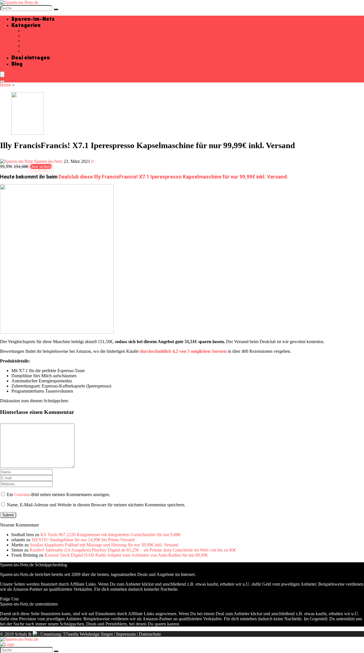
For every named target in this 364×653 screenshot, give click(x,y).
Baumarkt (31, 30)
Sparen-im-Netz (33, 19)
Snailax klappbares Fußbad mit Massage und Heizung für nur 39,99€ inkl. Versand (104, 544)
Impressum (126, 634)
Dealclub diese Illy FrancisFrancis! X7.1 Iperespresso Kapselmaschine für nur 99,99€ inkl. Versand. (173, 177)
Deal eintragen (30, 57)
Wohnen (30, 51)
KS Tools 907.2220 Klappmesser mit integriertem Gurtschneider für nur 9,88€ (110, 534)
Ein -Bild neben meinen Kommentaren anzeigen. (58, 494)
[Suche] (56, 9)
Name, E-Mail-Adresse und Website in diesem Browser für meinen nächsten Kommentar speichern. (96, 504)
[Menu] (2, 74)
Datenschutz (150, 634)
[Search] (2, 81)
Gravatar (22, 494)
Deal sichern (41, 166)
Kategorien (25, 25)
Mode (28, 45)
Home (5, 84)
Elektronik (32, 40)
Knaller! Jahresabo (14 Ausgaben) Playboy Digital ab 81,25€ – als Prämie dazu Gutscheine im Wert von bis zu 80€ (133, 550)
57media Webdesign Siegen (88, 634)
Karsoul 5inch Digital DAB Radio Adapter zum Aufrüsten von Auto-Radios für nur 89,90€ (126, 555)
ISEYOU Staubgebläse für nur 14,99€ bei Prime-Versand (83, 539)
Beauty (29, 35)
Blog (16, 64)
